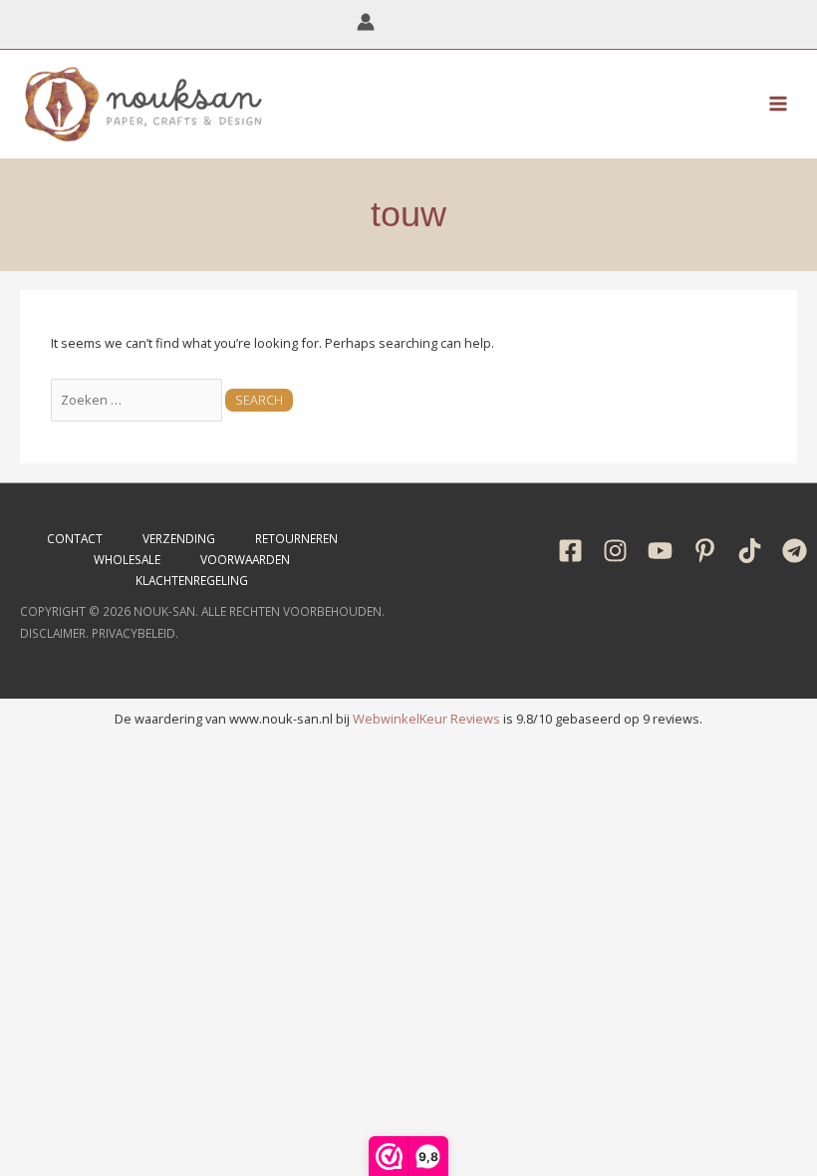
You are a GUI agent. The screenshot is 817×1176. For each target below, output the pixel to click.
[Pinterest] (704, 550)
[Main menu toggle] (778, 104)
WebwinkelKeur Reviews (426, 719)
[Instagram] (615, 550)
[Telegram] (794, 550)
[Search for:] (138, 400)
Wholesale (127, 559)
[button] (452, 23)
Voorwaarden (245, 559)
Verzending (178, 538)
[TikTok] (749, 550)
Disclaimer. (54, 633)
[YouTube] (660, 550)
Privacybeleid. (135, 633)
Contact (75, 538)
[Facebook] (570, 550)
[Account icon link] (366, 22)
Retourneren (296, 538)
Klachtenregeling (192, 580)
